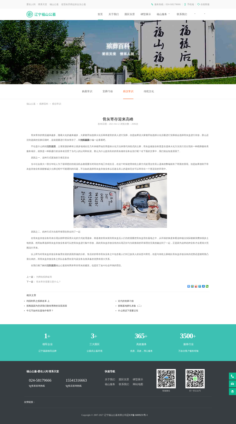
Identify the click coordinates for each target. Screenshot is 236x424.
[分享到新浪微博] (196, 286)
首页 (100, 14)
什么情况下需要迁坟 (128, 310)
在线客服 (205, 4)
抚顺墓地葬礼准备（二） (130, 305)
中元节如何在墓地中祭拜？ (39, 310)
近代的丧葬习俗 (126, 301)
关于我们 (114, 14)
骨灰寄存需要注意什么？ (48, 281)
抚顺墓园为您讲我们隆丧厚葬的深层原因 (46, 305)
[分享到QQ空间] (192, 286)
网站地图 (138, 384)
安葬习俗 (108, 91)
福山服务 (162, 14)
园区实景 (130, 14)
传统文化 (149, 91)
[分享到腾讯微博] (199, 286)
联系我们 (182, 14)
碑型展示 (146, 14)
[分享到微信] (207, 286)
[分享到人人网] (203, 286)
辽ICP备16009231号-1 (137, 415)
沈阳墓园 (84, 140)
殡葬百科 (43, 104)
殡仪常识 (128, 91)
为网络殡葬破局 (44, 277)
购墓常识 (87, 91)
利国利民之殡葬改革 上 (38, 301)
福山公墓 (30, 104)
